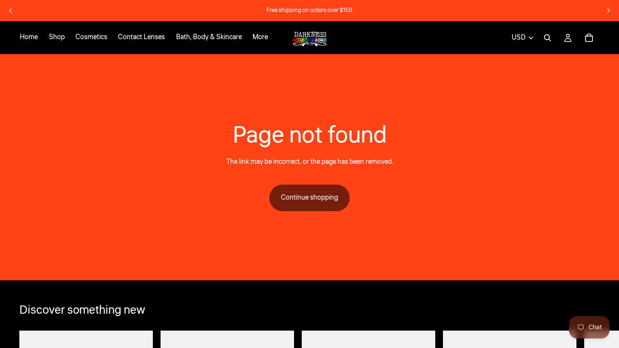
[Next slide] (608, 10)
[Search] (547, 37)
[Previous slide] (10, 10)
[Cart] (589, 37)
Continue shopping (309, 198)
